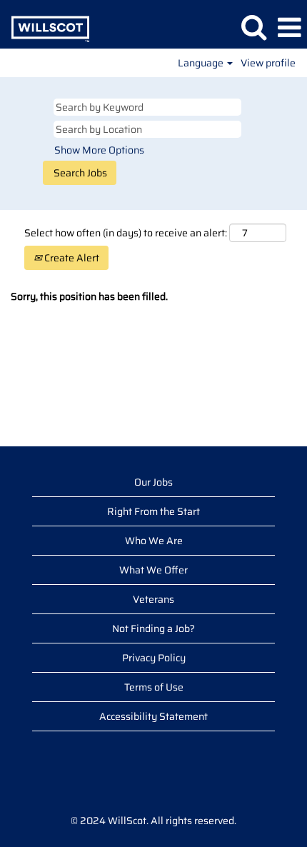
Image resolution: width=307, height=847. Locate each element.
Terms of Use (153, 687)
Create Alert (70, 258)
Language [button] (202, 63)
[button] (289, 27)
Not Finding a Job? (153, 628)
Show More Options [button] (99, 150)
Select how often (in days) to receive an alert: (125, 233)
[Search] (253, 26)
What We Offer (153, 570)
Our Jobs (153, 482)
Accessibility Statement (153, 716)
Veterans (153, 599)
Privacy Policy (154, 658)
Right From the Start (153, 511)
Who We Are (154, 540)
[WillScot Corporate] (45, 27)
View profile (268, 63)
